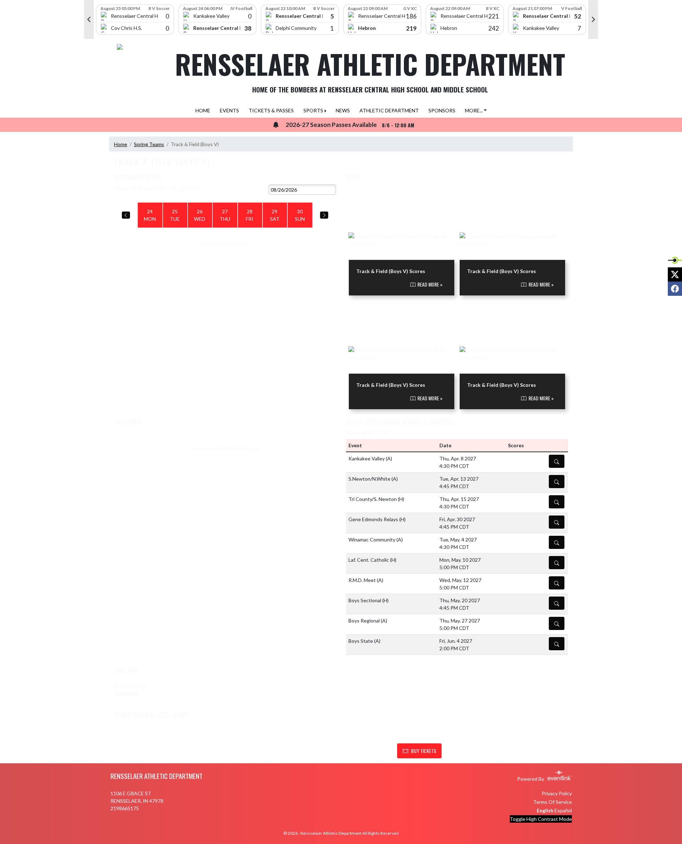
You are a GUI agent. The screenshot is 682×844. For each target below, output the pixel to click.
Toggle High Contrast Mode (541, 819)
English (545, 810)
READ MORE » (429, 284)
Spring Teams (149, 144)
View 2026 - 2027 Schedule (304, 177)
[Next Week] (324, 215)
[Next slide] (593, 19)
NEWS (343, 110)
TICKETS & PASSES (271, 110)
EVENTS (229, 110)
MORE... (474, 110)
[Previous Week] (126, 215)
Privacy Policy (557, 793)
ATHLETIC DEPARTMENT (389, 110)
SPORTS (313, 110)
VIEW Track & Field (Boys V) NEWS (528, 177)
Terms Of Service (552, 802)
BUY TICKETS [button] (423, 750)
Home (120, 144)
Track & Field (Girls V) (145, 731)
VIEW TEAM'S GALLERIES (309, 420)
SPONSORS (441, 110)
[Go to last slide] (89, 19)
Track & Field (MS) (255, 731)
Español (563, 810)
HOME (202, 110)
